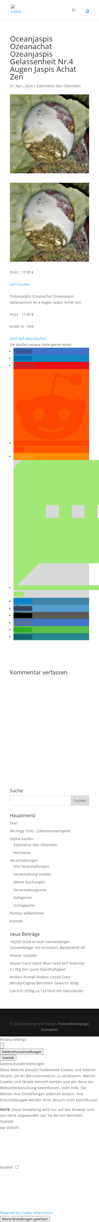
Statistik (8, 1057)
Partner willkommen (27, 913)
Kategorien (23, 897)
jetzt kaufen (20, 284)
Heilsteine (22, 852)
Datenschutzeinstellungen (21, 1051)
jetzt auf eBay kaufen (28, 338)
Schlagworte (24, 905)
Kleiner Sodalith (23, 955)
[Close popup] (2, 1046)
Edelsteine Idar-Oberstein (59, 86)
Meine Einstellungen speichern (25, 1219)
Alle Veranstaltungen (31, 866)
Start (14, 823)
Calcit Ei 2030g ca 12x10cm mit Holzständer (47, 990)
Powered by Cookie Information (26, 1212)
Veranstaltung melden (33, 874)
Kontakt (16, 921)
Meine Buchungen (29, 882)
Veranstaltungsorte (30, 889)
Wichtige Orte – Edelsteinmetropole (40, 831)
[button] (22, 351)
